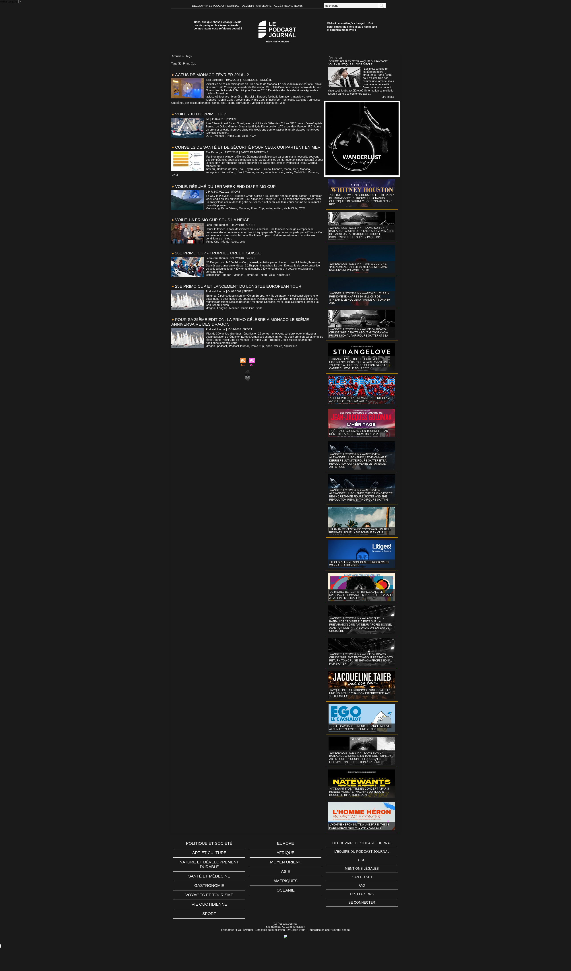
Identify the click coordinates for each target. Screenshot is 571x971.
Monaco (211, 99)
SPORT (209, 913)
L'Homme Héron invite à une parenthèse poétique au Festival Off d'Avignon (359, 826)
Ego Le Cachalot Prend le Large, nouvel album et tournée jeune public (360, 728)
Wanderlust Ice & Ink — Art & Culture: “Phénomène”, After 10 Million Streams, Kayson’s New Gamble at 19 (358, 267)
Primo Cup (257, 99)
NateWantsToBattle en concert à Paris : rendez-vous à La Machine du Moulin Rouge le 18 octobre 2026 (359, 791)
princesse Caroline (294, 99)
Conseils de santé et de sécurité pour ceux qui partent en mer (248, 147)
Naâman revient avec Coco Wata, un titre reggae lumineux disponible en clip (360, 531)
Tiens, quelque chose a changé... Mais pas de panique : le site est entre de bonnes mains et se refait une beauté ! (218, 25)
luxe (308, 96)
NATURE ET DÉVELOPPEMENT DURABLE (209, 864)
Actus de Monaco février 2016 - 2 (212, 75)
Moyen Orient (285, 862)
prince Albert (273, 99)
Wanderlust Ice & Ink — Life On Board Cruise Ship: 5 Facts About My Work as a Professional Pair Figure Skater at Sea (358, 332)
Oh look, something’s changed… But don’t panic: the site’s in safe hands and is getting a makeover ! (352, 26)
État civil (249, 96)
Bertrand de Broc (227, 169)
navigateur (212, 172)
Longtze (222, 308)
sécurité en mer (274, 172)
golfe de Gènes (227, 208)
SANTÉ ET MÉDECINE (209, 876)
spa (223, 102)
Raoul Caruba (245, 172)
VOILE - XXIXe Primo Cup (200, 114)
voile (283, 102)
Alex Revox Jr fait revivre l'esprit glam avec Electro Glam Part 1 (359, 400)
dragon (227, 275)
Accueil (176, 56)
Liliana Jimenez (272, 169)
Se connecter (361, 902)
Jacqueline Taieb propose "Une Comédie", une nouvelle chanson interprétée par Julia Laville (360, 693)
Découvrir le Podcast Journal (216, 5)
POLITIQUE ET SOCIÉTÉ (209, 843)
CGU (362, 860)
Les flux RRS (362, 894)
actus (209, 96)
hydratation (253, 169)
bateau (210, 169)
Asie (285, 871)
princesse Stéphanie (197, 102)
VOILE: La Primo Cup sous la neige (212, 220)
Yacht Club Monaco (306, 172)
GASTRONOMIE (209, 885)
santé (215, 102)
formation (284, 96)
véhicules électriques (264, 102)
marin (287, 169)
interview (298, 96)
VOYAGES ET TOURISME (209, 895)
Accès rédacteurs (288, 5)
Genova (211, 208)
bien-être (236, 96)
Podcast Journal (239, 346)
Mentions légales (362, 868)
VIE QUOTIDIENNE (209, 904)
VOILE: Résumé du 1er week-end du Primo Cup (225, 186)
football (272, 96)
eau (242, 169)
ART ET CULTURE (209, 852)
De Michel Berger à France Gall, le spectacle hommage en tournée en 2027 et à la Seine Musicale (361, 595)
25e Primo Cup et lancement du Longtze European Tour (238, 286)
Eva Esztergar (214, 79)
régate (225, 241)
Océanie (286, 890)
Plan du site (361, 877)
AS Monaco (222, 96)
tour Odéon (243, 102)
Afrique (285, 852)
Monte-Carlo (226, 99)
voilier (277, 208)
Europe (261, 96)
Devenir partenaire (257, 5)
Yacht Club (290, 208)
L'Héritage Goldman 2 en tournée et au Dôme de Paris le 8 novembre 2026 (358, 432)
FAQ (361, 885)
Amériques (285, 881)
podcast (222, 346)
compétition (213, 275)
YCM (253, 135)
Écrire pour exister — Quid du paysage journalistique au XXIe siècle (358, 63)
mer (295, 169)
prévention (242, 99)
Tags (189, 56)
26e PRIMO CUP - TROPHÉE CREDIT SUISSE (218, 253)
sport (231, 102)
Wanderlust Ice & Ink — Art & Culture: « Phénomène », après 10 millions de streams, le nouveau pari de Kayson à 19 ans (359, 298)
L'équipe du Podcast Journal (361, 851)
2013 (209, 135)
